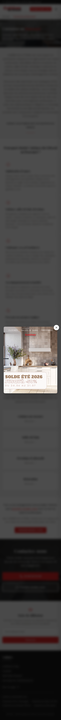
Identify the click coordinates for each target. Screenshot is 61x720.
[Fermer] (56, 327)
